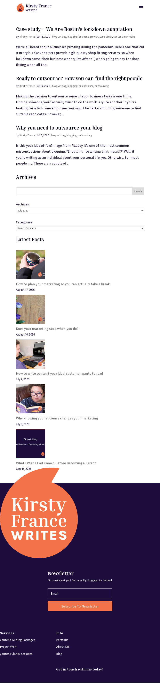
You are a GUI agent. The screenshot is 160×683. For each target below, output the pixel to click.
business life (86, 85)
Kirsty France (27, 36)
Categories (24, 222)
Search (138, 191)
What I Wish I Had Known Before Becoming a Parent (56, 463)
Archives (22, 204)
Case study (106, 36)
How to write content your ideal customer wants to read (59, 373)
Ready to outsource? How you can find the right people (79, 78)
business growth (88, 36)
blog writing (59, 36)
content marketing (124, 36)
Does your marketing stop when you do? (47, 328)
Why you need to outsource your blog (59, 128)
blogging (73, 36)
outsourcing (102, 85)
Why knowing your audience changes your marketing (57, 418)
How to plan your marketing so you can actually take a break (63, 284)
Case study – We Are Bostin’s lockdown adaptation (74, 29)
